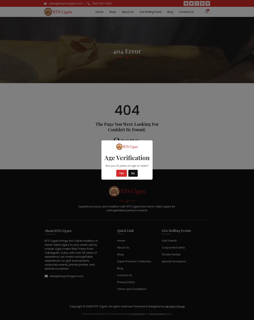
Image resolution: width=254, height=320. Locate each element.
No (133, 173)
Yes (121, 173)
